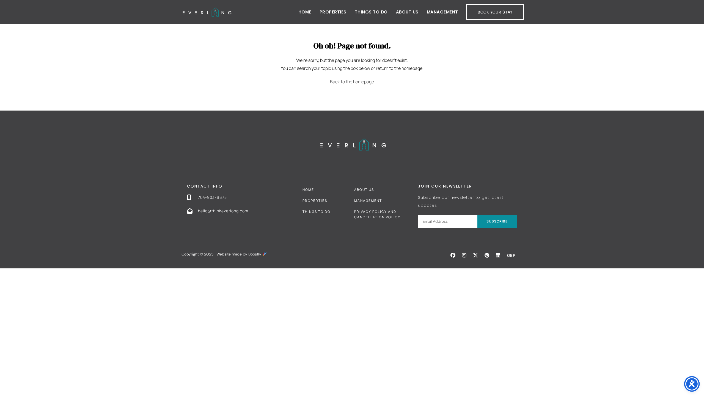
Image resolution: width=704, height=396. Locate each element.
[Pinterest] (487, 255)
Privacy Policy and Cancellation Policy (377, 214)
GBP (511, 255)
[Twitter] (475, 255)
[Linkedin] (498, 255)
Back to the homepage (352, 82)
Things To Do (316, 211)
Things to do (371, 12)
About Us (407, 12)
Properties (333, 12)
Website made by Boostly (239, 254)
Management (442, 12)
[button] (453, 255)
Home (304, 12)
